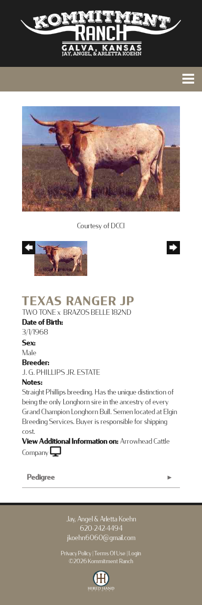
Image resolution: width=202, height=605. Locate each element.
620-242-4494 (101, 529)
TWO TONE (39, 312)
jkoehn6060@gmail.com (101, 538)
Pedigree (41, 477)
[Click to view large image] (101, 158)
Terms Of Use (110, 553)
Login (134, 553)
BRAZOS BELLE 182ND (97, 312)
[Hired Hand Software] (101, 585)
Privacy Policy (76, 553)
